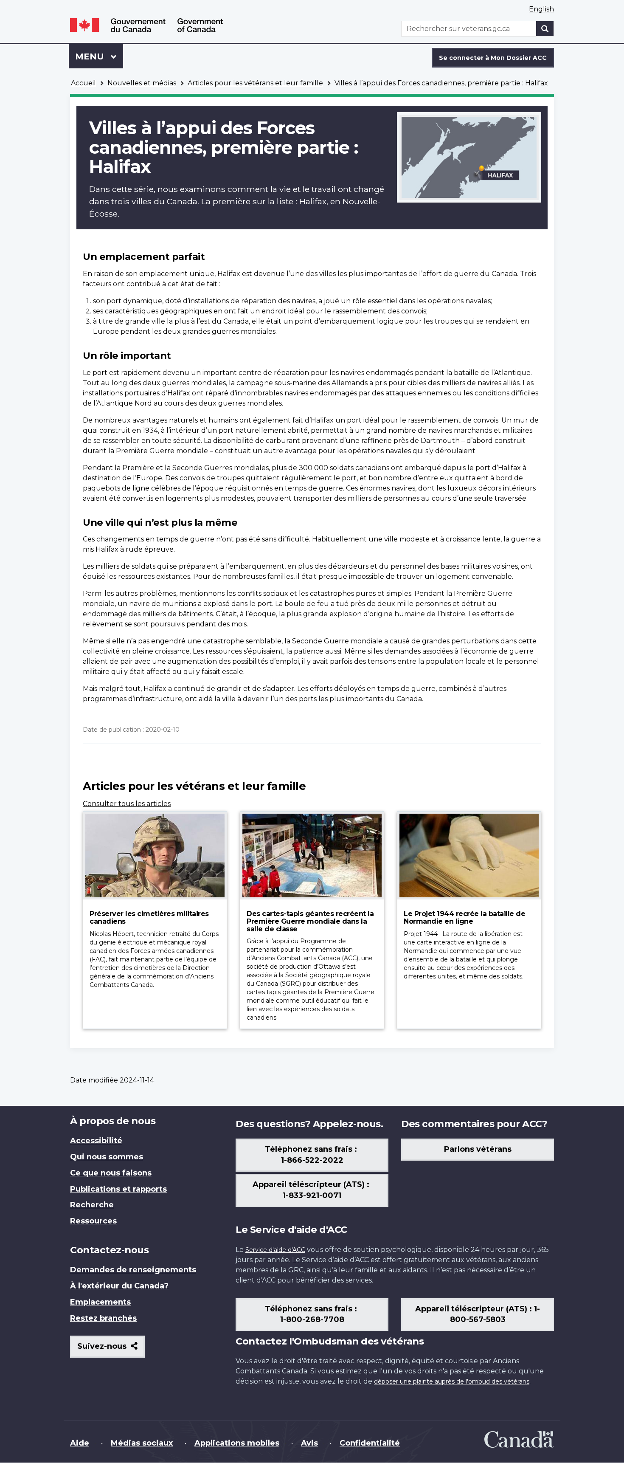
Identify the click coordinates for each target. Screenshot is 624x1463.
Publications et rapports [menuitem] (118, 1189)
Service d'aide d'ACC (275, 1250)
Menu (99, 56)
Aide (79, 1443)
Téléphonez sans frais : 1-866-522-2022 (312, 1154)
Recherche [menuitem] (92, 1204)
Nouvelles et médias (141, 83)
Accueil (83, 83)
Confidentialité (370, 1443)
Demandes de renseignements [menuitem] (133, 1269)
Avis (309, 1443)
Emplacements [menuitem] (100, 1302)
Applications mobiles (236, 1443)
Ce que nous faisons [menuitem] (111, 1173)
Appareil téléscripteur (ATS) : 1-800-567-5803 (477, 1314)
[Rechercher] (545, 29)
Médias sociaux (142, 1443)
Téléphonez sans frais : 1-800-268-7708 (312, 1314)
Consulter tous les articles (127, 804)
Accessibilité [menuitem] (96, 1140)
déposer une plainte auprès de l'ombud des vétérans (451, 1381)
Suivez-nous (111, 1349)
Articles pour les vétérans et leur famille (255, 83)
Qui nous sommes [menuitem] (106, 1156)
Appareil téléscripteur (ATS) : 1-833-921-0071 (312, 1190)
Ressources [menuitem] (93, 1221)
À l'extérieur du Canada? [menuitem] (119, 1286)
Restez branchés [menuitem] (103, 1318)
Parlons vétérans (478, 1149)
